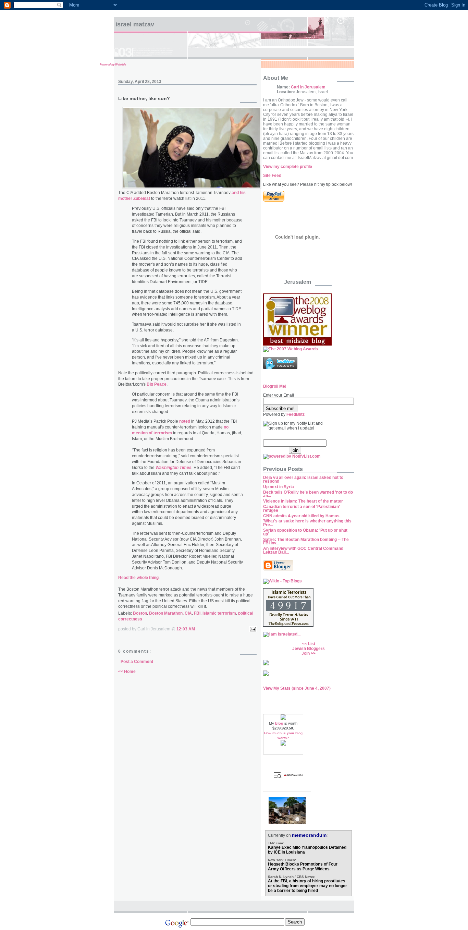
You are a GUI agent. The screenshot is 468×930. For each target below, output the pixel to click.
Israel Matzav (134, 24)
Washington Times (174, 467)
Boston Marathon (166, 613)
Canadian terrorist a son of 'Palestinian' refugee (301, 508)
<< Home (127, 671)
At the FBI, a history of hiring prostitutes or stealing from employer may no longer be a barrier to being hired (307, 886)
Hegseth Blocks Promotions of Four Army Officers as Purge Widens (302, 866)
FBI (197, 613)
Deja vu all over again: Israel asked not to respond (303, 479)
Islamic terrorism (219, 613)
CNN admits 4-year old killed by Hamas (301, 516)
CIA (188, 613)
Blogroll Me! (274, 386)
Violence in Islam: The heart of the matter (303, 501)
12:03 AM (185, 629)
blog (279, 723)
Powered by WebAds (113, 64)
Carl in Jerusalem (308, 87)
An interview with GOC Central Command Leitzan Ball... (303, 550)
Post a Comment (137, 661)
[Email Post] (252, 629)
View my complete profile (287, 166)
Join (305, 653)
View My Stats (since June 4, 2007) (297, 688)
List (311, 643)
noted (184, 421)
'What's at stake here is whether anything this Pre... (307, 523)
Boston (140, 613)
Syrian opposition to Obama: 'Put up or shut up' (305, 532)
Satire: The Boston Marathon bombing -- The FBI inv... (306, 541)
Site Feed (272, 175)
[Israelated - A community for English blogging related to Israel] (281, 634)
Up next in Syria (278, 486)
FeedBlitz (295, 414)
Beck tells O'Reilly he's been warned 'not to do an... (308, 494)
